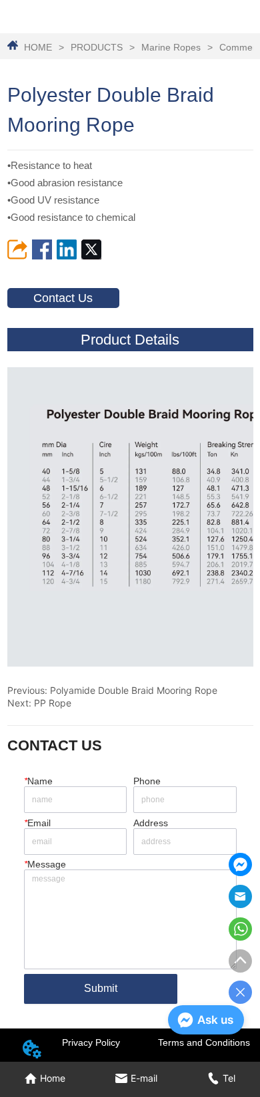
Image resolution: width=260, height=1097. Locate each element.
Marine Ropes (171, 47)
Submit (100, 988)
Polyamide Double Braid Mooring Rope (133, 690)
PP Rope (52, 702)
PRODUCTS (97, 47)
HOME (38, 47)
